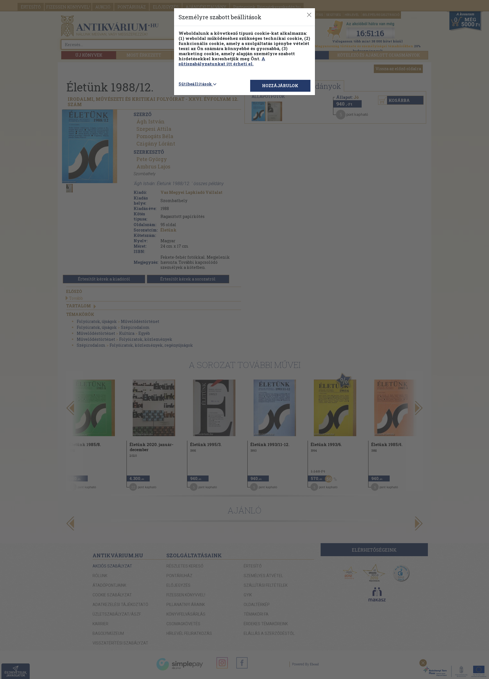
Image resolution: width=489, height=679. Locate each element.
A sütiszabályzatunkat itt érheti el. (222, 61)
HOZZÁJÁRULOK (280, 85)
